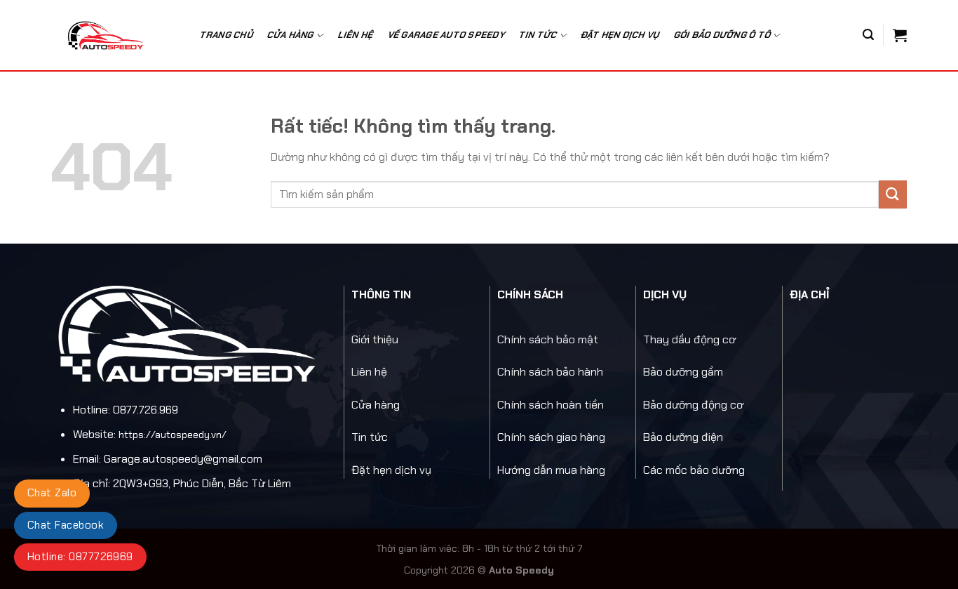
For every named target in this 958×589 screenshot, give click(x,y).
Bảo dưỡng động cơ (693, 404)
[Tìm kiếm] (868, 34)
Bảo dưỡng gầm (683, 371)
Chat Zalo (51, 493)
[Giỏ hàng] (900, 35)
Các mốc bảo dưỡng (694, 470)
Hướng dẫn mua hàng (551, 470)
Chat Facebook (65, 525)
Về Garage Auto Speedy (447, 35)
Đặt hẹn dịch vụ (620, 35)
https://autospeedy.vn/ (173, 434)
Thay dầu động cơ (689, 339)
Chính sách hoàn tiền (550, 404)
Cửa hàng (290, 35)
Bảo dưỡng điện (683, 437)
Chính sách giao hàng (551, 437)
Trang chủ (226, 35)
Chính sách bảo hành (550, 371)
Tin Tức (538, 35)
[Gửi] (893, 194)
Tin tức (369, 437)
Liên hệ (356, 35)
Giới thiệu (374, 339)
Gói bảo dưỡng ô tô (723, 35)
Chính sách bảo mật (547, 339)
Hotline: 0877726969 (80, 557)
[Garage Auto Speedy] (113, 35)
